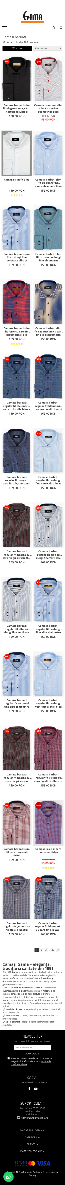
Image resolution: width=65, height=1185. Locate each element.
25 (53, 949)
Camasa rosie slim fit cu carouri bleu (48, 850)
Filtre (18, 48)
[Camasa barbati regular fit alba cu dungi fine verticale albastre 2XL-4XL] (48, 525)
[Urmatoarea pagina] (58, 950)
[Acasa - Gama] (32, 17)
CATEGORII (31, 1137)
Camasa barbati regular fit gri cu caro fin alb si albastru (17, 926)
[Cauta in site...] (61, 28)
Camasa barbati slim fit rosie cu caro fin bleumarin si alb (17, 331)
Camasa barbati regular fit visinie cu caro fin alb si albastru (48, 778)
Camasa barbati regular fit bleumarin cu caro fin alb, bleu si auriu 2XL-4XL (48, 406)
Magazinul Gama (31, 1130)
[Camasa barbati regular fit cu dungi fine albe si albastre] (17, 674)
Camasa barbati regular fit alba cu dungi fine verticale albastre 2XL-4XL (48, 554)
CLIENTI (31, 1144)
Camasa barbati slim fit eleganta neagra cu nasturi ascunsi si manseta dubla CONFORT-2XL (16, 108)
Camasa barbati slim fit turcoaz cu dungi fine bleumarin (48, 257)
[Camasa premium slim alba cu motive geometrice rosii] (48, 79)
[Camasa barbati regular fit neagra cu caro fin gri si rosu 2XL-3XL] (17, 525)
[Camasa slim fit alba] (17, 153)
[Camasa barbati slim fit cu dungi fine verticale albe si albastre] (17, 228)
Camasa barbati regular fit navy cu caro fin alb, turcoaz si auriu (16, 480)
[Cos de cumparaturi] (53, 28)
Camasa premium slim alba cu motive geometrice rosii (48, 108)
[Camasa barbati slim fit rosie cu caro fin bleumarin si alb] (17, 302)
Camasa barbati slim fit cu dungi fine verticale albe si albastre (17, 257)
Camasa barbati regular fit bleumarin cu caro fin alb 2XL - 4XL (48, 926)
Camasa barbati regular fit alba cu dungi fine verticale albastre (16, 629)
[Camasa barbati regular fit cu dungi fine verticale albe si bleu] (48, 451)
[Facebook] (29, 1089)
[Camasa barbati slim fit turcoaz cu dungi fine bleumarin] (48, 228)
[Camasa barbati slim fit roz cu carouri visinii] (17, 822)
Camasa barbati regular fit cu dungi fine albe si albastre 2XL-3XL (48, 629)
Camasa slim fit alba (17, 179)
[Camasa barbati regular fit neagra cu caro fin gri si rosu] (17, 748)
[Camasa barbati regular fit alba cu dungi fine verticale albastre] (17, 600)
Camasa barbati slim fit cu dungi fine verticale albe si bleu (48, 183)
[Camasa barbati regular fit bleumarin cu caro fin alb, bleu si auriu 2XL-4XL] (48, 376)
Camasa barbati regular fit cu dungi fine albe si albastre (16, 703)
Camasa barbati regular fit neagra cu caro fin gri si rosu (17, 778)
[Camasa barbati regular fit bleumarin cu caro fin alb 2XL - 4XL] (48, 897)
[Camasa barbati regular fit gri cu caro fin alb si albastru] (17, 897)
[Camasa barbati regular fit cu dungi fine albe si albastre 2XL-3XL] (48, 600)
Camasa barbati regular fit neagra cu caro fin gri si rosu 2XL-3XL (16, 554)
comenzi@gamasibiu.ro (34, 1117)
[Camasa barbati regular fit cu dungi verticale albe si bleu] (48, 674)
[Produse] (5, 28)
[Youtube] (36, 1089)
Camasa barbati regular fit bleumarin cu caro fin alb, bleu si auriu (16, 406)
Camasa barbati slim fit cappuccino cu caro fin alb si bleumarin (48, 331)
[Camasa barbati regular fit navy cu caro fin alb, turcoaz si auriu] (17, 451)
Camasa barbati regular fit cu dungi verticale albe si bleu (48, 703)
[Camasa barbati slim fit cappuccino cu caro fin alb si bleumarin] (48, 302)
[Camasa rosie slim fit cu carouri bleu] (48, 823)
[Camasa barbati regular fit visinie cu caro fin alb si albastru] (48, 748)
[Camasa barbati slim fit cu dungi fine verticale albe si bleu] (48, 153)
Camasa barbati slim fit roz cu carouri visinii (17, 852)
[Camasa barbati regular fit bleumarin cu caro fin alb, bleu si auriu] (17, 376)
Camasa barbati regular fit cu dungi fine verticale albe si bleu (48, 480)
